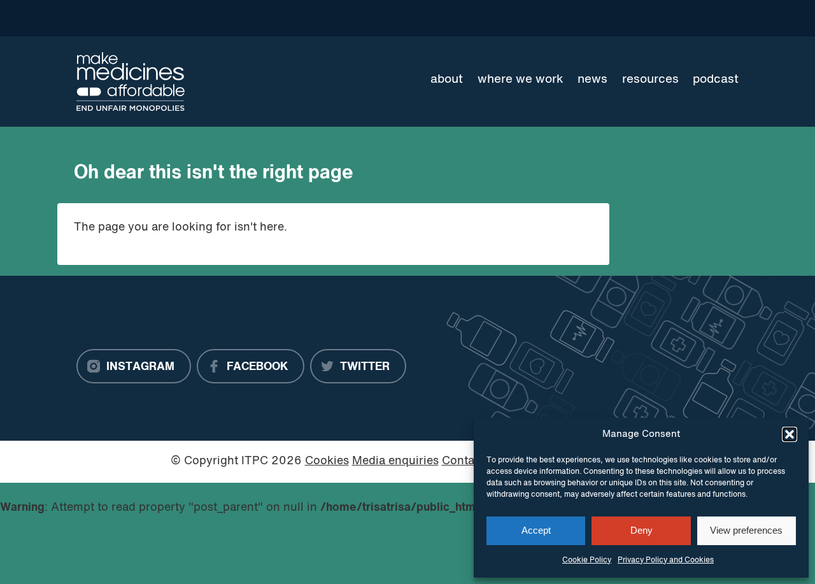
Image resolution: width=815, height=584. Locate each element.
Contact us (471, 461)
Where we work (520, 79)
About (446, 79)
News (592, 79)
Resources (650, 79)
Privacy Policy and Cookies (666, 560)
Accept (536, 530)
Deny (641, 530)
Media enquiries (395, 461)
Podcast (716, 79)
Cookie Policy (586, 560)
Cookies (327, 461)
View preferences (746, 530)
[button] (789, 434)
